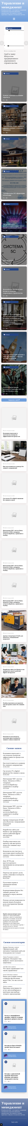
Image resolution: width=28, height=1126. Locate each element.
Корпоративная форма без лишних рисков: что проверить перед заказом (13, 892)
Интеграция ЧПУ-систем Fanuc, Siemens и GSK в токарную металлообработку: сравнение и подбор (12, 783)
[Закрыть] (1, 1125)
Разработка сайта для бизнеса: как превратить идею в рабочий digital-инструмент (12, 832)
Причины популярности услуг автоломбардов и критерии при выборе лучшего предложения (12, 991)
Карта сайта (14, 1122)
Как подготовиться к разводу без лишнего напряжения (14, 764)
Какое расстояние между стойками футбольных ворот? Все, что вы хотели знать (13, 979)
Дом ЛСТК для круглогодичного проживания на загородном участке (13, 864)
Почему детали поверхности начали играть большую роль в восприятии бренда (14, 902)
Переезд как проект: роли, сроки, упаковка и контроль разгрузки (13, 875)
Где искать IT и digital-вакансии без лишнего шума (13, 772)
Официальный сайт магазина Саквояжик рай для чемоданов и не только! (14, 951)
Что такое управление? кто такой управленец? (13, 969)
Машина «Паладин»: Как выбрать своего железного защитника (13, 961)
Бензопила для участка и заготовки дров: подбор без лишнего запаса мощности (13, 853)
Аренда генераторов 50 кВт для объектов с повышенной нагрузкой (14, 822)
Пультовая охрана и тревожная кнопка (10, 883)
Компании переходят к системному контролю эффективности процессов (13, 755)
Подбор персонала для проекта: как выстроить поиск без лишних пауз (12, 843)
